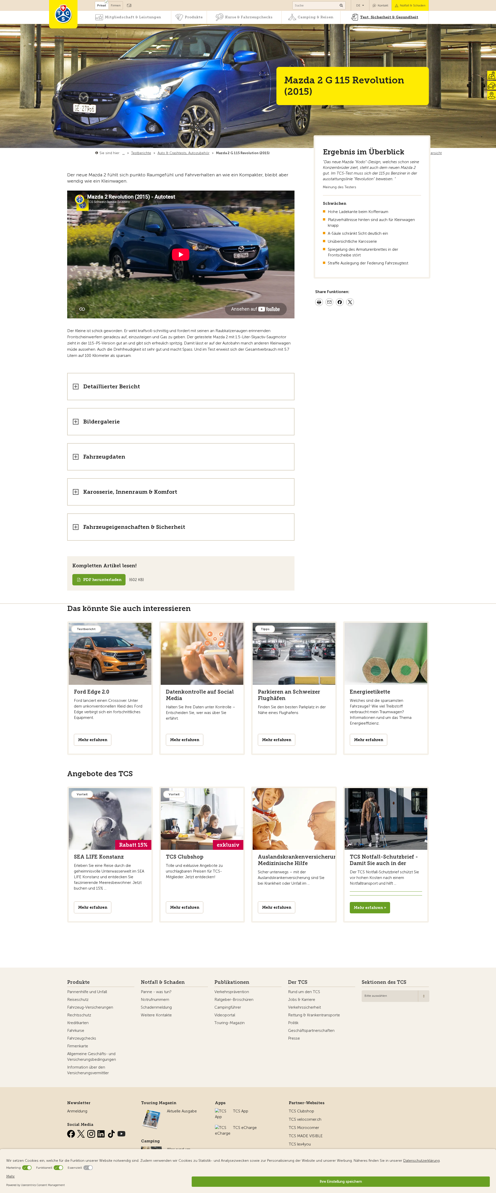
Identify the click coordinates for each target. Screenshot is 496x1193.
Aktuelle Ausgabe (182, 1111)
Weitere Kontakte (156, 1015)
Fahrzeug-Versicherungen (90, 1007)
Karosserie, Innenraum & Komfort (130, 492)
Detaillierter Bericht (111, 386)
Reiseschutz (78, 999)
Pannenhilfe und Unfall (87, 992)
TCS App (240, 1111)
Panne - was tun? (156, 992)
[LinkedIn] (101, 1133)
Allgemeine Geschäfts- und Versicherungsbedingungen (91, 1056)
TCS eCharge (245, 1127)
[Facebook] (71, 1133)
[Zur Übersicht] (271, 153)
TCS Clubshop (301, 1111)
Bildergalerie (101, 421)
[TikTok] (111, 1133)
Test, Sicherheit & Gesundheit (389, 17)
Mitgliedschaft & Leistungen (133, 17)
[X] (81, 1133)
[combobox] (395, 996)
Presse (294, 1038)
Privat (101, 5)
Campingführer (227, 1007)
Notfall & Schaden (412, 5)
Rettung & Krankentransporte (314, 1015)
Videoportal (224, 1015)
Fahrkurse (75, 1030)
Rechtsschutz (79, 1015)
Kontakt (383, 5)
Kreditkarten (78, 1023)
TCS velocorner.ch (305, 1119)
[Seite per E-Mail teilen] (329, 303)
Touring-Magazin (229, 1023)
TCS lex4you (300, 1144)
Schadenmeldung (156, 1007)
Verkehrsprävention (231, 992)
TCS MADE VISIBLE (306, 1136)
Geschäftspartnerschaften (311, 1030)
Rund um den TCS (304, 992)
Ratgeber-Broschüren (233, 999)
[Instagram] (91, 1133)
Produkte (194, 17)
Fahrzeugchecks (81, 1038)
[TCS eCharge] (222, 1127)
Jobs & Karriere (301, 999)
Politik (293, 1023)
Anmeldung (77, 1111)
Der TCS (297, 982)
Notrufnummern (155, 999)
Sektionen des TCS (384, 982)
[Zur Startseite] (63, 14)
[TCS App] (221, 1111)
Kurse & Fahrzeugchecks (249, 17)
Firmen (116, 5)
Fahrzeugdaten (104, 456)
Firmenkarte (77, 1046)
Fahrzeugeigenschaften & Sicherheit (134, 527)
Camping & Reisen (315, 17)
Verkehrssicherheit (304, 1007)
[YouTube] (121, 1133)
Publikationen (231, 982)
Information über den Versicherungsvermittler (88, 1070)
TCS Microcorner (304, 1127)
